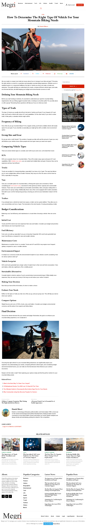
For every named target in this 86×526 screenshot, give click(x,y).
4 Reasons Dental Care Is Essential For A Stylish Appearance (43, 402)
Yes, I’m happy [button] (48, 523)
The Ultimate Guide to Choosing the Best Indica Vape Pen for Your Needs (25, 389)
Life (43, 14)
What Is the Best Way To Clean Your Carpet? (16, 383)
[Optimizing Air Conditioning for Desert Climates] (81, 155)
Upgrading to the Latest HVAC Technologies (68, 165)
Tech (24, 452)
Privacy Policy (78, 90)
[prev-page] (78, 96)
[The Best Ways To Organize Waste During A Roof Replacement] (81, 136)
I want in (72, 86)
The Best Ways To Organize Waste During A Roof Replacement (69, 137)
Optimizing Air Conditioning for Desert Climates (69, 155)
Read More (56, 523)
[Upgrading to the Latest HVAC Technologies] (81, 165)
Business (69, 452)
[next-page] (81, 96)
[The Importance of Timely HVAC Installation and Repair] (73, 107)
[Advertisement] (73, 181)
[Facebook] (3, 496)
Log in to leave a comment (12, 426)
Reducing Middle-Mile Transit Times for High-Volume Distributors (69, 146)
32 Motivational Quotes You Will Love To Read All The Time (21, 386)
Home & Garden (6, 452)
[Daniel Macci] (6, 413)
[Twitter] (10, 496)
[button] (40, 8)
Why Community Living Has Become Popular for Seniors (20, 392)
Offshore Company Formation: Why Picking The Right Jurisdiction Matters (14, 402)
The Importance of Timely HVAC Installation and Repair (73, 117)
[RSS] (6, 496)
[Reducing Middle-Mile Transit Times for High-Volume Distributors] (81, 146)
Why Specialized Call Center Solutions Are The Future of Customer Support (69, 127)
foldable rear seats (16, 161)
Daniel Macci (44, 26)
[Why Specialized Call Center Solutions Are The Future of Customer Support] (81, 127)
